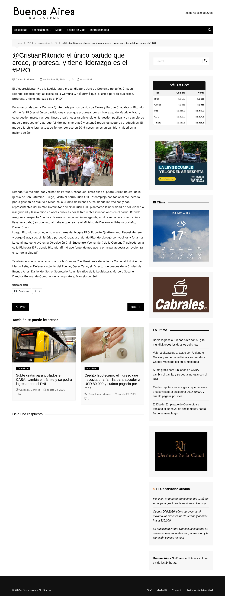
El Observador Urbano (173, 489)
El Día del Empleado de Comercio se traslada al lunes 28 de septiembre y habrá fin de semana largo (179, 409)
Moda (58, 29)
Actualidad (20, 29)
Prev (22, 306)
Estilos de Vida (76, 29)
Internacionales (99, 29)
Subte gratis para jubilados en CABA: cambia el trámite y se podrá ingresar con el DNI (44, 379)
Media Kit (162, 590)
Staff (149, 590)
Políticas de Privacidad (200, 590)
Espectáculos (40, 29)
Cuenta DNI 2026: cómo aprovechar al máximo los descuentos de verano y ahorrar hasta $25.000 (180, 516)
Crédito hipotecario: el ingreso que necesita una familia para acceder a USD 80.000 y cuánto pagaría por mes (180, 392)
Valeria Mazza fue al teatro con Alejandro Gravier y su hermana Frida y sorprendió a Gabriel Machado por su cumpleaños (179, 357)
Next (133, 306)
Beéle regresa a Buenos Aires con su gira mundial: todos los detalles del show (179, 342)
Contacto (177, 590)
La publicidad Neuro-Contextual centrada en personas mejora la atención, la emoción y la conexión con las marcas (180, 533)
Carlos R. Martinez (26, 79)
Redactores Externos (99, 394)
